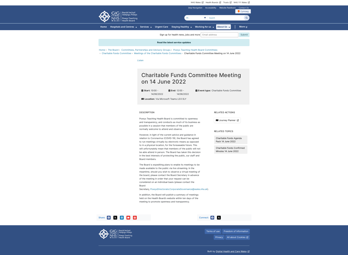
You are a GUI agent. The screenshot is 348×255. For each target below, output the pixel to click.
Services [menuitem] (144, 26)
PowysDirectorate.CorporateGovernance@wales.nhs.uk (178, 189)
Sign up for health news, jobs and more (180, 34)
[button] (108, 217)
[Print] (135, 217)
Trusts (226, 2)
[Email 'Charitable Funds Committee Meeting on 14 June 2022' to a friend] (128, 217)
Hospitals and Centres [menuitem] (122, 26)
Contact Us (244, 8)
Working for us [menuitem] (203, 26)
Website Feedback (227, 8)
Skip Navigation (195, 8)
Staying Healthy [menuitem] (180, 26)
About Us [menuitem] (222, 26)
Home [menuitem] (103, 26)
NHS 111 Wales (240, 2)
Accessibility (210, 8)
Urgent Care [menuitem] (161, 26)
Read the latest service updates (174, 42)
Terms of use (213, 231)
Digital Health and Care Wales (231, 251)
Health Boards (212, 2)
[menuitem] (136, 27)
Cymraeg (244, 11)
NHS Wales (196, 2)
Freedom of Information (236, 231)
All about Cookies (236, 237)
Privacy (219, 237)
